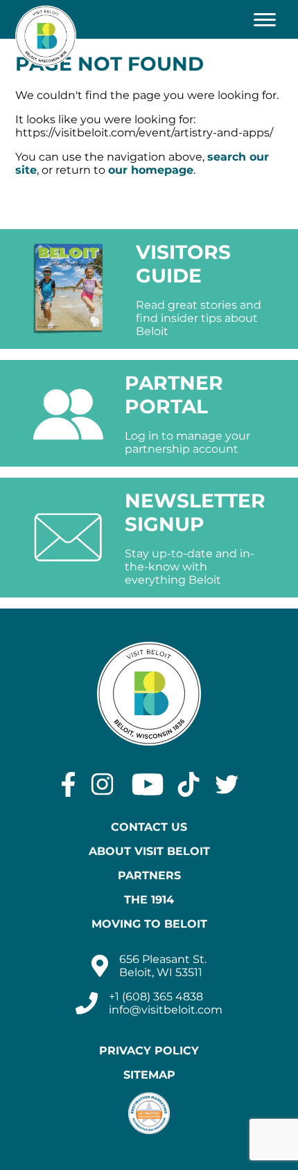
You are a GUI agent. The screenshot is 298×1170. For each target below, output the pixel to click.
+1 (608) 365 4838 (156, 996)
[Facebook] (68, 784)
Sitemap (149, 1074)
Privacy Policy (149, 1050)
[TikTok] (188, 784)
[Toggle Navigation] (264, 19)
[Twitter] (227, 784)
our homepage (150, 170)
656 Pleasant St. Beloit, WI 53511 (163, 966)
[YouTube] (147, 784)
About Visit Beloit (149, 851)
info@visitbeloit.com (165, 1009)
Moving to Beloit (149, 923)
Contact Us (149, 827)
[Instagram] (102, 784)
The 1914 (149, 899)
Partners (149, 875)
